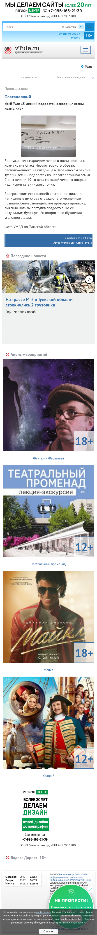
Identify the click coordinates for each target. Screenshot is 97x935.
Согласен (48, 931)
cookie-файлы (43, 912)
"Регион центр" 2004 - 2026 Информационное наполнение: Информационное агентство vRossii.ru (70, 877)
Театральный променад (62, 552)
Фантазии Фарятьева (63, 447)
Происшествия (16, 88)
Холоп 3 (68, 764)
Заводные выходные (70, 77)
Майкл (68, 658)
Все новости (28, 77)
